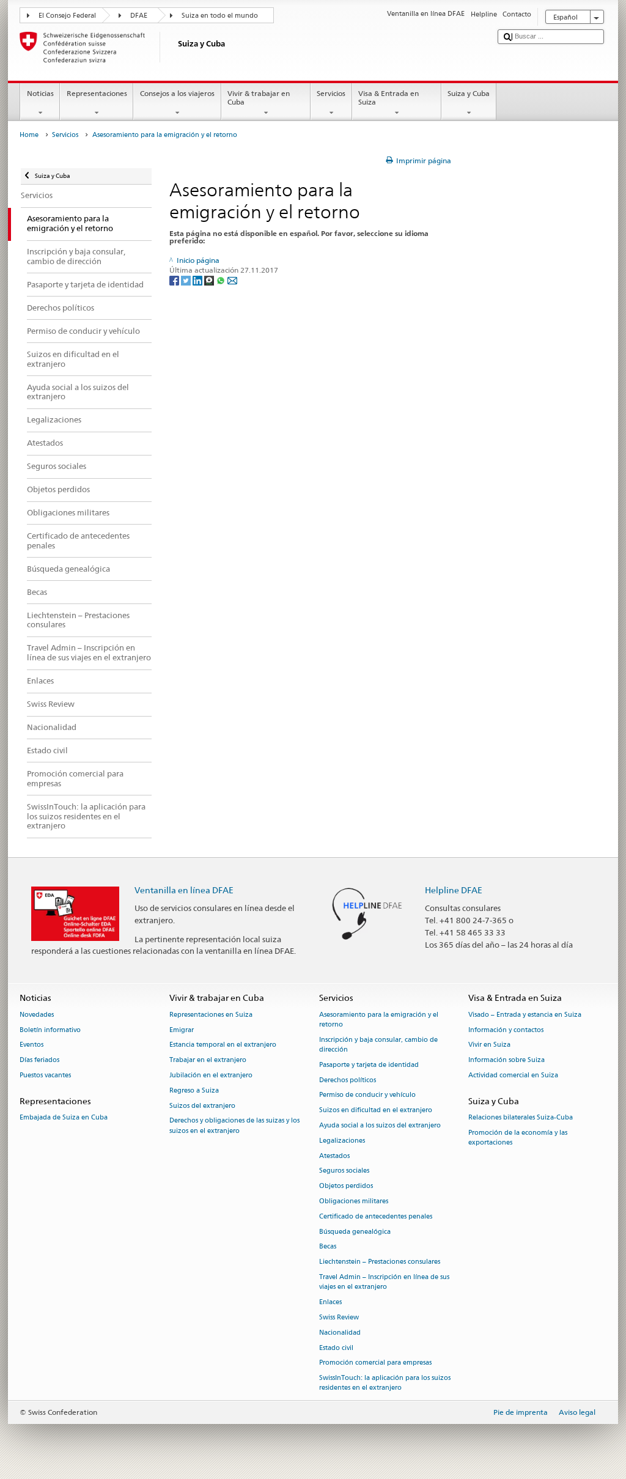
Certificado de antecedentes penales (375, 1216)
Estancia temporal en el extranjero (222, 1045)
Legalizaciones (342, 1141)
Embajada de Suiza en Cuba (64, 1117)
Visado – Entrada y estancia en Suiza (524, 1015)
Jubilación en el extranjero (210, 1075)
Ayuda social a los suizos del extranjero (380, 1125)
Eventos (31, 1045)
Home (29, 135)
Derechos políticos (347, 1080)
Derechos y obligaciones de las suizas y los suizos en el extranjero (234, 1126)
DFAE (138, 16)
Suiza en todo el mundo (220, 16)
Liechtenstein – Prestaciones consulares (379, 1262)
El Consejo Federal (67, 16)
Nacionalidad (340, 1333)
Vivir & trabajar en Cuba (258, 97)
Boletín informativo (50, 1030)
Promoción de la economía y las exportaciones (517, 1137)
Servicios (331, 93)
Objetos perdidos (346, 1186)
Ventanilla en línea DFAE (184, 890)
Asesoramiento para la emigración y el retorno (378, 1019)
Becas (327, 1247)
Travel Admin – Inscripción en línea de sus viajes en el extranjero (384, 1282)
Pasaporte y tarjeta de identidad (369, 1065)
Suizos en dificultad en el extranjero (375, 1111)
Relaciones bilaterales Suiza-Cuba (520, 1117)
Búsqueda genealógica (355, 1232)
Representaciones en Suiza (210, 1015)
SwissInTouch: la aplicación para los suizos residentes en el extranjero (385, 1383)
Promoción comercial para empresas (375, 1363)
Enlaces (330, 1303)
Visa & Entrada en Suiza (388, 97)
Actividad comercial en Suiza (513, 1075)
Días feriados (39, 1060)
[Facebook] (175, 279)
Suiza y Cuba (468, 93)
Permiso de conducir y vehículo (367, 1095)
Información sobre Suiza (506, 1060)
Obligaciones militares (353, 1201)
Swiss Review (339, 1317)
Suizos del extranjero (202, 1106)
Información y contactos (505, 1030)
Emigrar (181, 1030)
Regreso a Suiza (194, 1090)
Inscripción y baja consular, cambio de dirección (378, 1044)
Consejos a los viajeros (177, 93)
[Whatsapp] (221, 279)
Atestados (334, 1156)
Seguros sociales (344, 1171)
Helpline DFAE (453, 890)
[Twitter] (187, 279)
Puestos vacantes (45, 1075)
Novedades (37, 1015)
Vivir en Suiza (489, 1045)
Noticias (40, 93)
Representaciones (97, 93)
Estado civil (336, 1348)
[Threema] (210, 279)
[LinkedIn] (198, 279)
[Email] (232, 279)
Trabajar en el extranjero (207, 1060)
